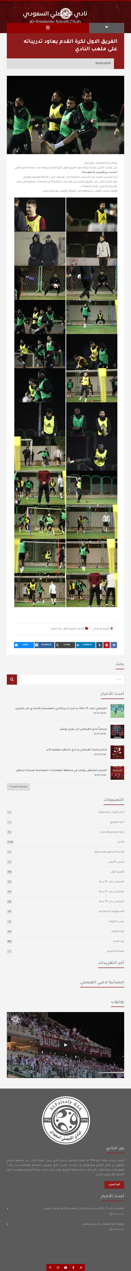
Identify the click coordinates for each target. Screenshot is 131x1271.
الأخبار (81, 628)
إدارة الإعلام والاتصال (112, 832)
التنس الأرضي (116, 862)
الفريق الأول (69, 628)
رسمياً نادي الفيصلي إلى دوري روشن (83, 729)
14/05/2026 (100, 734)
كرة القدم (56, 628)
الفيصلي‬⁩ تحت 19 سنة (111, 901)
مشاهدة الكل (19, 787)
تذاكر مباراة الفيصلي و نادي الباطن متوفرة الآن (76, 750)
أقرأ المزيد (114, 1185)
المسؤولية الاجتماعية (111, 911)
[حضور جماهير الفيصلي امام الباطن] (65, 1045)
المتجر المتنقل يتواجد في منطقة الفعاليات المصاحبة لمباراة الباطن (61, 770)
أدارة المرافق (117, 822)
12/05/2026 (100, 754)
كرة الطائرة (117, 931)
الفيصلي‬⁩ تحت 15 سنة (111, 881)
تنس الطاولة (116, 921)
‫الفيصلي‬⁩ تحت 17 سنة (111, 891)
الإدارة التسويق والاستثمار (109, 852)
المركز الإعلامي (100, 628)
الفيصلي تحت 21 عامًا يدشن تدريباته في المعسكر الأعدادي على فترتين (61, 708)
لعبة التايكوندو (115, 951)
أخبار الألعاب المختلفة (111, 812)
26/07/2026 (99, 713)
